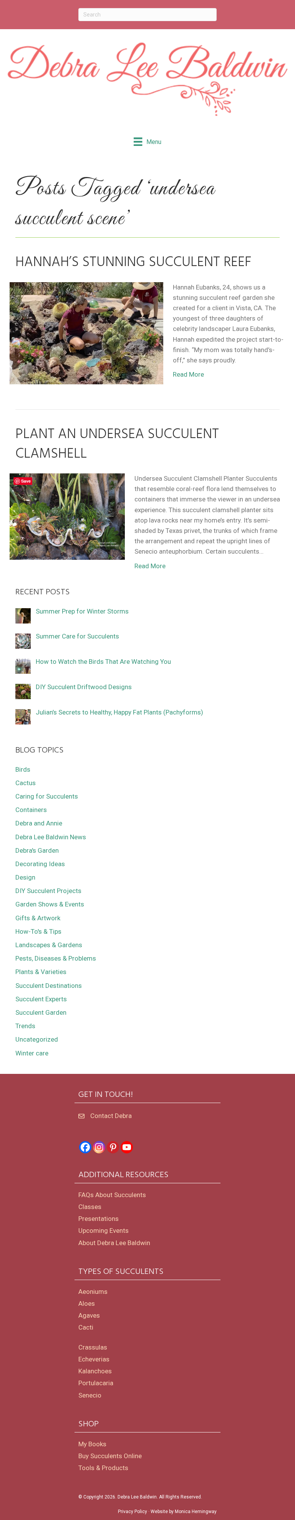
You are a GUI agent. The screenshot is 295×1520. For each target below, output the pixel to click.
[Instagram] (99, 1147)
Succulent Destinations (48, 985)
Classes (89, 1207)
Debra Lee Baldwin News (50, 837)
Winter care (31, 1053)
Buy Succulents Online (110, 1456)
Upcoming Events (103, 1230)
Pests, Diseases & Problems (55, 958)
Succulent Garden (40, 1012)
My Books (92, 1444)
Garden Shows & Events (49, 904)
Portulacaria (95, 1383)
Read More (188, 374)
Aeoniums (93, 1291)
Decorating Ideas (40, 864)
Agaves (89, 1315)
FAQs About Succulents (112, 1195)
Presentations (98, 1218)
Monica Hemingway (196, 1511)
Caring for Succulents (46, 796)
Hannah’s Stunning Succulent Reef (133, 262)
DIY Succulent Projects (48, 891)
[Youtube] (127, 1147)
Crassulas (92, 1347)
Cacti (85, 1327)
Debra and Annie (38, 823)
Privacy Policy (132, 1511)
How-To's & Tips (38, 931)
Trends (25, 1026)
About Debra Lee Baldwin (114, 1243)
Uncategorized (36, 1039)
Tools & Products (103, 1468)
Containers (31, 810)
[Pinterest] (113, 1147)
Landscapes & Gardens (48, 945)
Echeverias (93, 1359)
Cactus (25, 783)
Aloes (86, 1303)
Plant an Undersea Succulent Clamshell (117, 444)
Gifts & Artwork (37, 918)
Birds (22, 769)
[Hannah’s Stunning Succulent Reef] (86, 332)
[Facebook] (85, 1147)
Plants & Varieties (40, 972)
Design (25, 877)
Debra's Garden (37, 850)
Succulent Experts (41, 999)
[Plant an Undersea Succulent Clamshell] (67, 516)
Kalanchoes (95, 1371)
